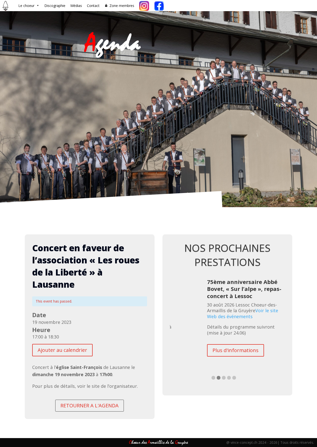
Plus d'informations (235, 350)
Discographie (54, 5)
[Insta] (144, 5)
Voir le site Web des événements (242, 313)
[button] (213, 378)
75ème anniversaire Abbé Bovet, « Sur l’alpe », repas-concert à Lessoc (244, 289)
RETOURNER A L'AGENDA (89, 405)
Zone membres (121, 5)
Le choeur (26, 5)
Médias (76, 5)
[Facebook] (159, 5)
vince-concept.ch (244, 442)
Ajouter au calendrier (62, 350)
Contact (93, 5)
